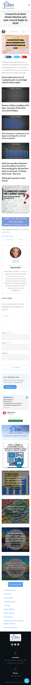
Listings (7, 605)
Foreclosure (8, 617)
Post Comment (15, 367)
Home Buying (9, 613)
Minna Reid (14, 31)
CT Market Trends (7, 236)
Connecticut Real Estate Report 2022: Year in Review (15, 511)
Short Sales (8, 598)
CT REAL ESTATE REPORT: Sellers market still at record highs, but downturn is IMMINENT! (15, 539)
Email (7, 343)
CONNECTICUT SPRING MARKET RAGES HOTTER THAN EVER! (15, 568)
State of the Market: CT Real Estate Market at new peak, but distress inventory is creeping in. (15, 483)
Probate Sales (9, 602)
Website (5, 353)
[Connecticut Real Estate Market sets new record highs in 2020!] (15, 44)
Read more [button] (7, 407)
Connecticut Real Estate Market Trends (13, 622)
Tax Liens (7, 594)
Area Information (10, 627)
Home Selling (9, 609)
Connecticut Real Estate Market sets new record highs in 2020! (15, 18)
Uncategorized (10, 590)
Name (7, 333)
